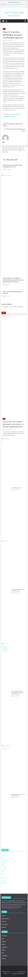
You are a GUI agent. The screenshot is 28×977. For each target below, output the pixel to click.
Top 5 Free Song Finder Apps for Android (13, 292)
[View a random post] (25, 21)
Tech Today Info (14, 12)
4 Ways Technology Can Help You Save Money (13, 125)
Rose (12, 40)
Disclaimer (3, 927)
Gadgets (3, 862)
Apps (4, 28)
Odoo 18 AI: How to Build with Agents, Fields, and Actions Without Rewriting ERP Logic (15, 5)
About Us (3, 915)
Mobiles (3, 871)
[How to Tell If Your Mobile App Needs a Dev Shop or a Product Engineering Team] (14, 366)
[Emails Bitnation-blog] (5, 489)
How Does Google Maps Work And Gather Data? (18, 590)
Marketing (3, 869)
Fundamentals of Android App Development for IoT (12, 166)
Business (3, 855)
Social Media (4, 878)
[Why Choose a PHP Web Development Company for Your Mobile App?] (5, 693)
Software (3, 880)
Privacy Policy (4, 924)
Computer (3, 858)
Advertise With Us (5, 918)
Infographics (4, 867)
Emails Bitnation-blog (16, 488)
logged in (10, 306)
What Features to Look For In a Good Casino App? (18, 795)
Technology (4, 882)
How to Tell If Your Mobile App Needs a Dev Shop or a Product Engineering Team (13, 424)
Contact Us (4, 921)
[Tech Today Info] (3, 21)
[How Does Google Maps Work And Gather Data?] (5, 591)
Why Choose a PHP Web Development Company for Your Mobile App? (17, 693)
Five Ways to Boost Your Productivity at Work (14, 130)
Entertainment (4, 860)
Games (3, 864)
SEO (2, 875)
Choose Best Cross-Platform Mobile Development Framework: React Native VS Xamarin (13, 280)
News (2, 873)
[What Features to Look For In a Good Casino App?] (5, 796)
